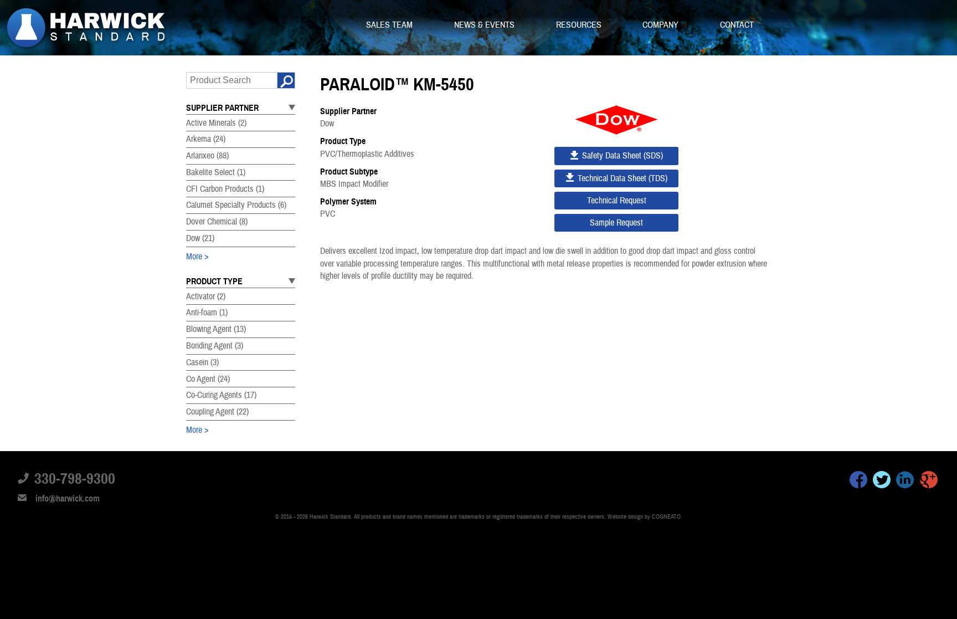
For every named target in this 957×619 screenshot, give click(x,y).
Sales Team (390, 24)
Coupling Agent (217, 411)
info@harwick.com (67, 498)
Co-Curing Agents (221, 395)
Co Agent (208, 379)
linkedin (905, 481)
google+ (929, 481)
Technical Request (616, 200)
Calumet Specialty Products (236, 205)
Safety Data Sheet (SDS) (622, 155)
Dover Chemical (217, 221)
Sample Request (616, 222)
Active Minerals (216, 123)
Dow (200, 238)
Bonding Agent (214, 345)
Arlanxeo (207, 155)
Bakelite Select (215, 172)
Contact (737, 24)
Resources (580, 24)
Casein (202, 362)
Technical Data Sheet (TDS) (622, 178)
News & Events (485, 24)
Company (661, 24)
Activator (205, 296)
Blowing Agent (216, 329)
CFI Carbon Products (225, 189)
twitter (882, 481)
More (194, 256)
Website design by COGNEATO (644, 517)
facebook (858, 481)
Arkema (205, 139)
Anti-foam (207, 312)
